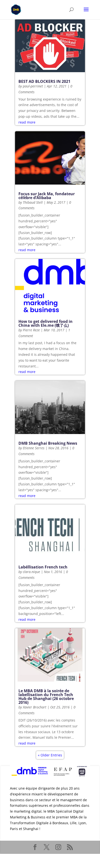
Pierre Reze (31, 330)
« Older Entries (50, 755)
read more (26, 122)
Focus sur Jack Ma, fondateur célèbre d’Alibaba (46, 195)
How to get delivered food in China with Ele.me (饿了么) (45, 323)
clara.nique (31, 571)
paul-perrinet (33, 86)
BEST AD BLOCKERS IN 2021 (44, 81)
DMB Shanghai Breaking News (47, 443)
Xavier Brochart (34, 707)
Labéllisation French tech (42, 567)
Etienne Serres (33, 448)
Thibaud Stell (33, 202)
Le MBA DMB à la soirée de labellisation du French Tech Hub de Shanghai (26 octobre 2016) (46, 696)
